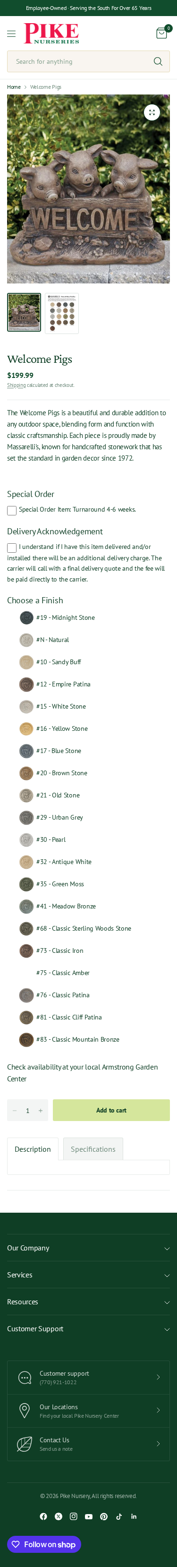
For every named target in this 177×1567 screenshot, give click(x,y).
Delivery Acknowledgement (54, 531)
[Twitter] (58, 1516)
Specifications (93, 1149)
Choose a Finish (35, 600)
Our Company (28, 1247)
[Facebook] (43, 1516)
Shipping (16, 385)
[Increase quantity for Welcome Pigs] (41, 1111)
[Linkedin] (134, 1516)
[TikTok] (118, 1516)
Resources (22, 1301)
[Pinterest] (103, 1516)
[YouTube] (88, 1516)
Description (33, 1149)
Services (19, 1274)
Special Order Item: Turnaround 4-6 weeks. (77, 509)
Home (14, 87)
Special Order (30, 493)
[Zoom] (151, 112)
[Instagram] (73, 1516)
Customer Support (35, 1328)
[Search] (158, 61)
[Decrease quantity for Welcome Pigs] (15, 1111)
